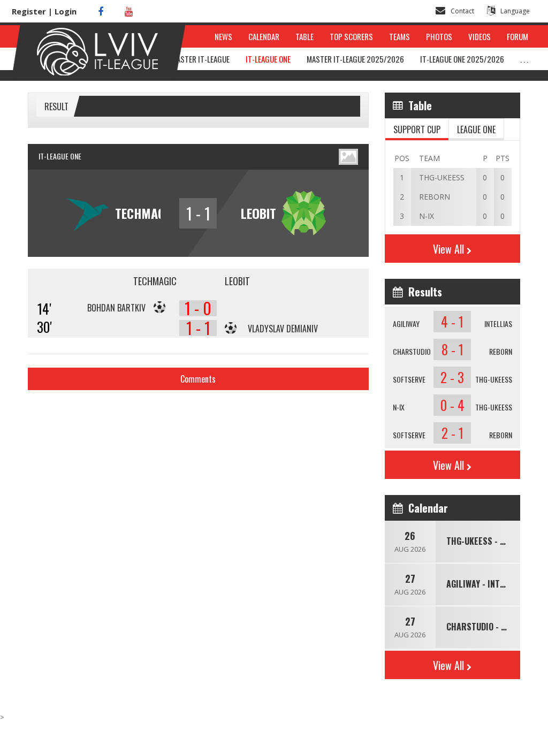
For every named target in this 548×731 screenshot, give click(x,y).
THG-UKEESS (493, 379)
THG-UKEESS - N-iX (480, 541)
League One (476, 129)
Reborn (500, 351)
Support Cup (416, 129)
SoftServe (409, 379)
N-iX (399, 407)
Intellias (498, 323)
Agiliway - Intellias (485, 583)
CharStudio (412, 351)
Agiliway (406, 323)
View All (448, 249)
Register (29, 11)
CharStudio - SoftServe (494, 626)
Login (66, 11)
